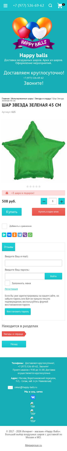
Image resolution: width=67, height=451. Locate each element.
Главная (5, 98)
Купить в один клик (49, 211)
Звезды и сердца (43, 98)
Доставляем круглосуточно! (34, 72)
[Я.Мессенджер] (4, 235)
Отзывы (8, 247)
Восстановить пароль (18, 311)
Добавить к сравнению (20, 226)
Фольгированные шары (22, 98)
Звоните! (33, 83)
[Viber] (25, 235)
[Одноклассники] (14, 235)
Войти (53, 276)
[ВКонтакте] (9, 235)
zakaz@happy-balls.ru (26, 387)
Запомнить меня (21, 283)
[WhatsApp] (30, 235)
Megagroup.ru (33, 445)
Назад (14, 344)
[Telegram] (19, 235)
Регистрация (11, 288)
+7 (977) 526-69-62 (33, 77)
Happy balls (34, 55)
